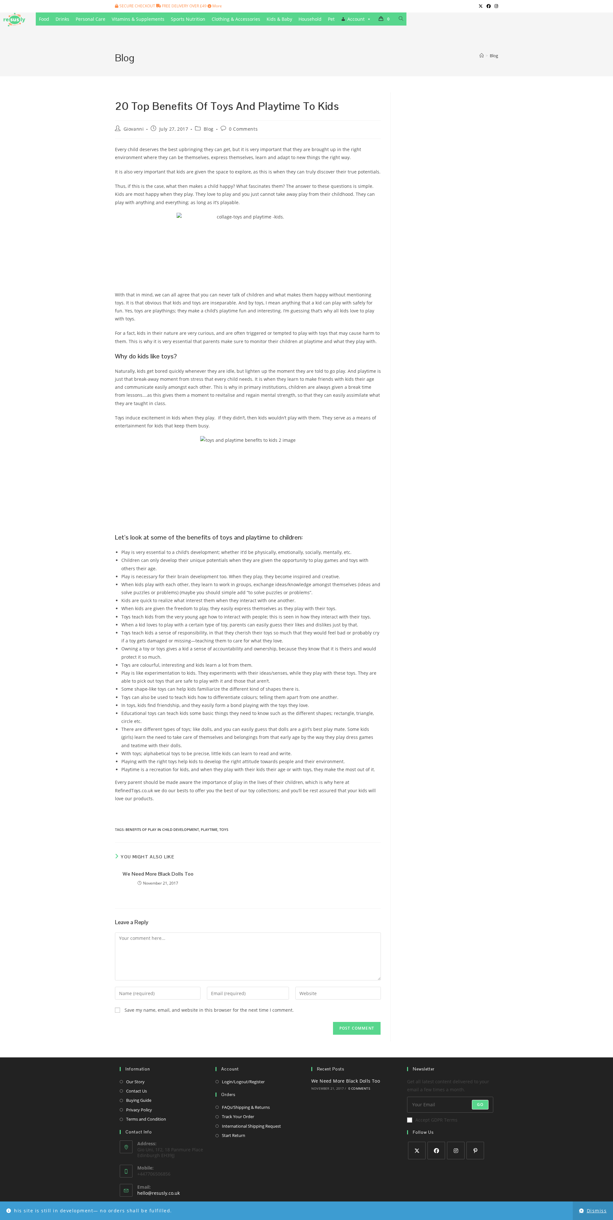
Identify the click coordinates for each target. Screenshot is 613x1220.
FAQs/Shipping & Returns (246, 1107)
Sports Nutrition (188, 19)
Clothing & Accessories (236, 19)
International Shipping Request (251, 1126)
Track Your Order (238, 1116)
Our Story (135, 1082)
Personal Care (90, 19)
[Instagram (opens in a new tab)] (495, 6)
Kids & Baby (279, 19)
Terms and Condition (146, 1119)
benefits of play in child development (162, 829)
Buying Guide (138, 1100)
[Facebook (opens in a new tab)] (489, 6)
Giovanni (134, 129)
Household (310, 19)
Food (44, 19)
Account (356, 19)
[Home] (482, 55)
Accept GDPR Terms (436, 1120)
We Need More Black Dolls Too (158, 874)
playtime (209, 829)
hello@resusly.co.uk (158, 1193)
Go (480, 1104)
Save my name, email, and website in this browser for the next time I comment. (209, 1010)
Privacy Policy (139, 1110)
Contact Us (136, 1091)
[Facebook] (436, 1150)
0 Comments (243, 129)
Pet (331, 19)
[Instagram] (456, 1150)
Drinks (62, 19)
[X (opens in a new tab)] (481, 6)
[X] (417, 1150)
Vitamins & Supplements (138, 19)
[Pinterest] (475, 1150)
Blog (494, 55)
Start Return (233, 1135)
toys (223, 829)
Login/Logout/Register (243, 1082)
